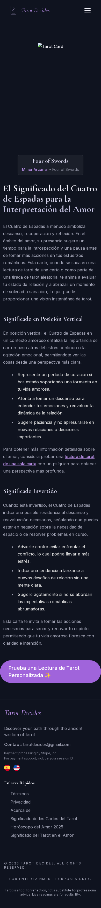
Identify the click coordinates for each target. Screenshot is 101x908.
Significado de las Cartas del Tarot (43, 818)
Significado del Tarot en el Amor (42, 835)
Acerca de (20, 810)
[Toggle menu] (87, 10)
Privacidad (20, 802)
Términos (19, 793)
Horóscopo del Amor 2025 (36, 826)
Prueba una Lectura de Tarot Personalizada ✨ (44, 671)
